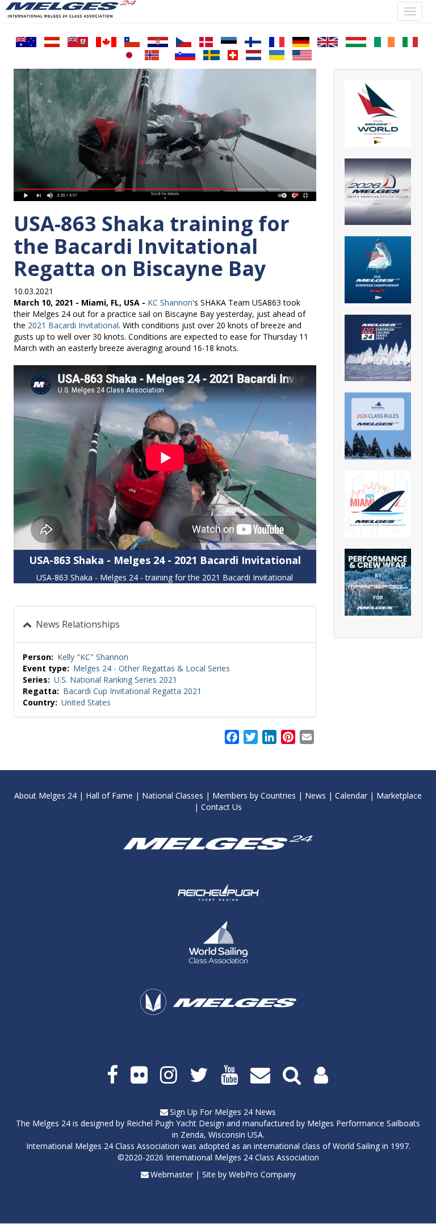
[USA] (302, 55)
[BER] (78, 42)
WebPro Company (262, 1174)
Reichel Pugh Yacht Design (175, 1123)
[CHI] (132, 42)
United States (86, 702)
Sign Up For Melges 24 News (223, 1111)
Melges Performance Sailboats (363, 1123)
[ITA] (410, 42)
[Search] (293, 1075)
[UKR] (276, 55)
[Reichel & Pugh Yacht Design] (218, 892)
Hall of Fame (109, 795)
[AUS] (26, 42)
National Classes (172, 795)
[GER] (300, 42)
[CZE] (183, 42)
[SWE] (211, 55)
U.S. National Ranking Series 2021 (115, 679)
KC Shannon (170, 302)
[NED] (253, 55)
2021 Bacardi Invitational (73, 325)
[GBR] (327, 42)
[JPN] (129, 55)
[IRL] (384, 42)
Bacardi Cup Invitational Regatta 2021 (132, 691)
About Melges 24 (45, 795)
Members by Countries (254, 795)
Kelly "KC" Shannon (92, 656)
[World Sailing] (218, 942)
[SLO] (185, 55)
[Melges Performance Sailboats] (218, 1017)
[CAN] (106, 42)
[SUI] (233, 55)
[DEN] (206, 42)
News (315, 795)
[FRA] (276, 42)
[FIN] (253, 42)
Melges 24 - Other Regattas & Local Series (151, 668)
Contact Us (221, 806)
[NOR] (152, 55)
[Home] (75, 9)
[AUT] (52, 42)
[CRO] (158, 42)
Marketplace (399, 795)
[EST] (229, 42)
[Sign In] (322, 1075)
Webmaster (171, 1174)
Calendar (351, 795)
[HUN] (356, 42)
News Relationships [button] (76, 624)
